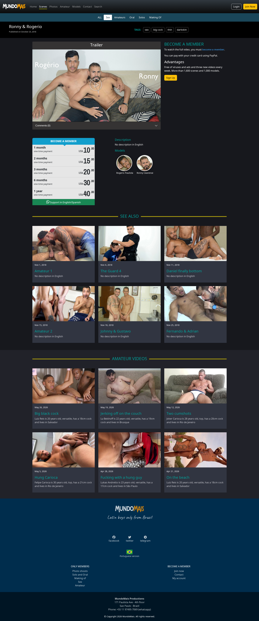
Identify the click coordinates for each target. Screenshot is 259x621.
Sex (108, 17)
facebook (114, 540)
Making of (80, 578)
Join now (179, 571)
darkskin (182, 29)
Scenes (43, 6)
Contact (87, 6)
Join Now (250, 6)
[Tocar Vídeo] (96, 85)
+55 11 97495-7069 (127, 609)
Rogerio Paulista (124, 172)
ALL (100, 17)
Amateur (65, 6)
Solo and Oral (80, 574)
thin (170, 29)
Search (98, 6)
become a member (213, 49)
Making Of (155, 17)
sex (147, 29)
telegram (145, 540)
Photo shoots (80, 571)
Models (76, 6)
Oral (132, 17)
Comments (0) (42, 125)
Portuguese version (129, 556)
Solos (142, 17)
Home (33, 6)
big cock (158, 29)
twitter (130, 540)
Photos (53, 6)
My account (179, 578)
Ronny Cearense (145, 172)
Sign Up (170, 77)
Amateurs (119, 17)
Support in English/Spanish (65, 202)
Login (236, 6)
